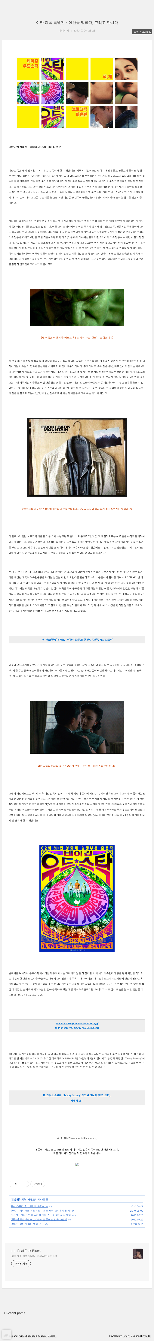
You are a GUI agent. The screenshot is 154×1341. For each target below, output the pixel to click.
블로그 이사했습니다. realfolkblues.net (34, 1256)
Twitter (21, 1335)
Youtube (42, 1335)
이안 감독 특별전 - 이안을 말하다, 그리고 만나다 (77, 22)
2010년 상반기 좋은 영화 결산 (27, 1223)
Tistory (126, 1335)
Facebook (31, 1335)
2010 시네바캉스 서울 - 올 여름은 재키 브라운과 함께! (41, 1210)
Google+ (52, 1335)
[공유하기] (20, 1184)
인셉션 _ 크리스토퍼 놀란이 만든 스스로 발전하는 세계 (41, 1215)
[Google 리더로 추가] (77, 1164)
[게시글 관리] (25, 1184)
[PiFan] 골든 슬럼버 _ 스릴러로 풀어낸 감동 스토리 (39, 1219)
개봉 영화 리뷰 (18, 1199)
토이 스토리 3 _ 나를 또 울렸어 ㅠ (29, 1206)
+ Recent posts (14, 1313)
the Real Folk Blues (26, 1251)
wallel (147, 1335)
